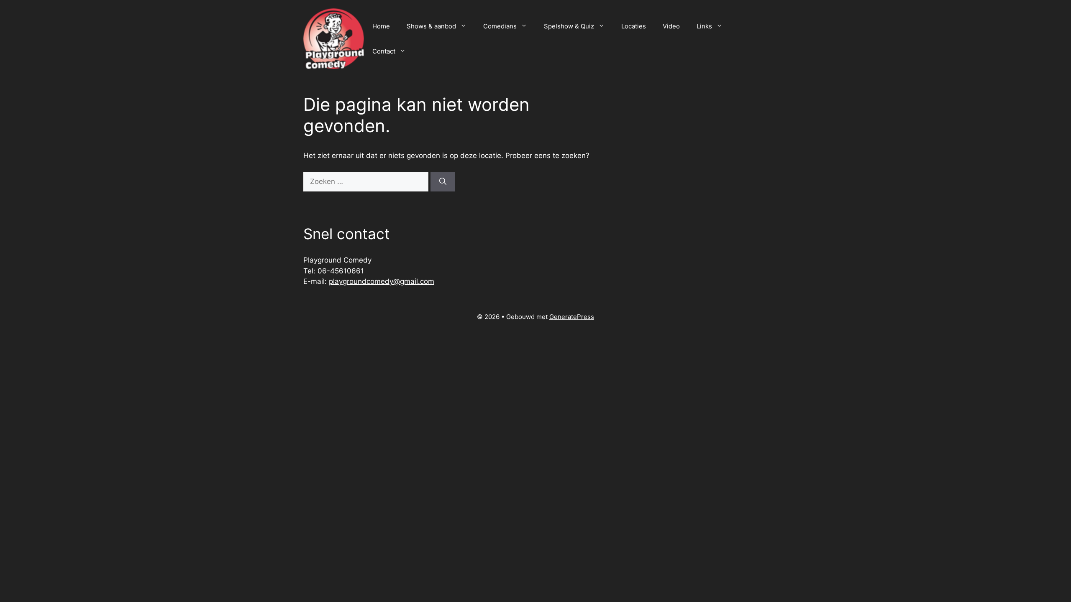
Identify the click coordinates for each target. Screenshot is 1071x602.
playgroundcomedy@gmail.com (381, 281)
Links (704, 26)
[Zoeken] (442, 182)
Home (381, 26)
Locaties (633, 26)
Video (671, 26)
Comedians (500, 26)
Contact (383, 51)
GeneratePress (571, 317)
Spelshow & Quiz (569, 26)
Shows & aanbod (431, 26)
